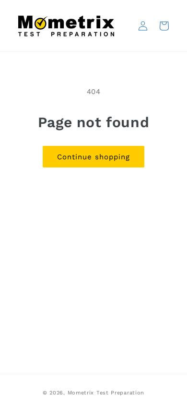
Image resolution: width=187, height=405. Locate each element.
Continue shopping (93, 157)
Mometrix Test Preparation (106, 393)
